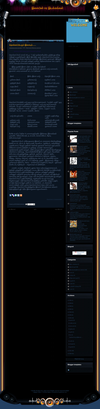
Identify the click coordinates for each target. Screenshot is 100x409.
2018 (70, 306)
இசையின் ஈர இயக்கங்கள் (47, 8)
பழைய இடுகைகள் (58, 209)
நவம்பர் (71, 320)
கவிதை (71, 103)
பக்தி (71, 111)
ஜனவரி (71, 346)
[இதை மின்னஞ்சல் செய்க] (28, 204)
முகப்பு (35, 209)
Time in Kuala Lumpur (80, 253)
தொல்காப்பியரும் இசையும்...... (76, 337)
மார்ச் (71, 341)
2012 (70, 317)
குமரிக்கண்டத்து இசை (82, 183)
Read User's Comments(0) (54, 199)
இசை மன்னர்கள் (73, 92)
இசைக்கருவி (73, 94)
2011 (70, 350)
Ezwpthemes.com (62, 392)
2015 (70, 309)
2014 (70, 312)
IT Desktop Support (46, 392)
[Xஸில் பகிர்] (32, 204)
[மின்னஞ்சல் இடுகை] (26, 204)
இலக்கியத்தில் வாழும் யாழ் (76, 234)
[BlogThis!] (30, 204)
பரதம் (71, 117)
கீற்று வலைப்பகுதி (74, 105)
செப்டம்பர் (72, 326)
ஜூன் (71, 332)
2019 (70, 303)
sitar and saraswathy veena (84, 136)
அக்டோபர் (72, 323)
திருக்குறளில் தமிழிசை (75, 194)
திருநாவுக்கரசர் (73, 203)
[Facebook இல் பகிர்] (34, 204)
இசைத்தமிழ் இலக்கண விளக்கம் (77, 97)
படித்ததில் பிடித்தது (74, 114)
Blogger (76, 358)
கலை (71, 100)
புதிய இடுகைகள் (12, 209)
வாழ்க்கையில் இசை (74, 212)
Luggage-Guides (37, 392)
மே (70, 335)
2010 (70, 353)
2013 (70, 315)
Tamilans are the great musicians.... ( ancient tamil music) (83, 159)
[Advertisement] (50, 23)
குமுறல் (71, 108)
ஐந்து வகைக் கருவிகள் (82, 146)
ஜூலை (71, 329)
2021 (70, 300)
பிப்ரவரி (71, 344)
